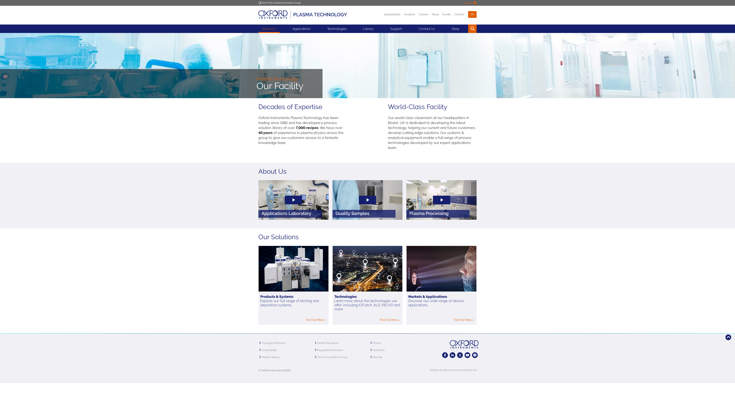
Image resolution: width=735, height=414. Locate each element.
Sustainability (392, 14)
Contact (459, 14)
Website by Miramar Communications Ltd (453, 370)
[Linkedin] (452, 355)
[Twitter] (460, 355)
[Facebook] (445, 355)
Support (396, 29)
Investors (409, 14)
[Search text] (463, 29)
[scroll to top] (728, 337)
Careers (423, 14)
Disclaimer (379, 350)
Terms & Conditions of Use (332, 357)
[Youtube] (467, 355)
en (472, 14)
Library (368, 29)
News (435, 14)
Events (446, 14)
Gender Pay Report (328, 343)
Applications (301, 29)
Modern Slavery (271, 357)
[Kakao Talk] (475, 355)
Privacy (377, 343)
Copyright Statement (273, 343)
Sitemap (377, 357)
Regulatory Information (330, 350)
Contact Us (427, 29)
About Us (269, 29)
